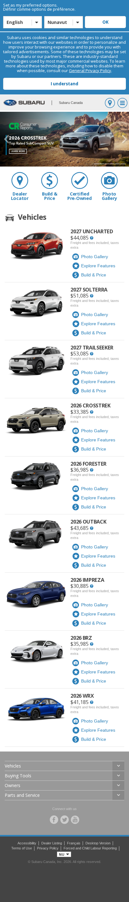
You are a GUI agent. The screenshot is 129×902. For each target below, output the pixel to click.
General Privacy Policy (90, 70)
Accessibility (27, 843)
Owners (12, 785)
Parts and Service (22, 795)
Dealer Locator (19, 196)
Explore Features (98, 265)
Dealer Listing (51, 843)
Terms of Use (21, 848)
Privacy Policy (48, 848)
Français (73, 843)
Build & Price (49, 196)
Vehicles (13, 766)
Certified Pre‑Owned (79, 196)
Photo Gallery (109, 196)
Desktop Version (98, 843)
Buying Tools (18, 776)
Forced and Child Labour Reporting (90, 848)
